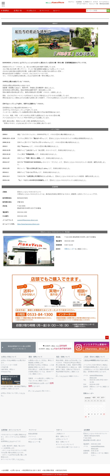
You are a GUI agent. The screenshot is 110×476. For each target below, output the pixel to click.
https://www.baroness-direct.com (28, 224)
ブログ (96, 2)
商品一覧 (19, 10)
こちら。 (22, 459)
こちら (37, 391)
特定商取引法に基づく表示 (32, 470)
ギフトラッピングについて (65, 444)
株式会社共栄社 (104, 3)
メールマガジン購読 (35, 439)
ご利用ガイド (88, 2)
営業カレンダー (69, 249)
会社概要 (87, 430)
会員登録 (79, 2)
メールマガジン (104, 2)
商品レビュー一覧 (34, 442)
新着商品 (6, 10)
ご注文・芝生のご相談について (94, 357)
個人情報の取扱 (48, 470)
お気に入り (32, 10)
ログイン (71, 2)
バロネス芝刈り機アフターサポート (68, 447)
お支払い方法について (8, 357)
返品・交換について (63, 357)
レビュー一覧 (94, 3)
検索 (108, 10)
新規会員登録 (32, 434)
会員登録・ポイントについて (11, 430)
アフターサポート (83, 3)
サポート (59, 430)
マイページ (45, 10)
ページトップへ (107, 337)
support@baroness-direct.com (27, 220)
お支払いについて (62, 439)
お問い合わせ (15, 470)
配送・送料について (35, 357)
